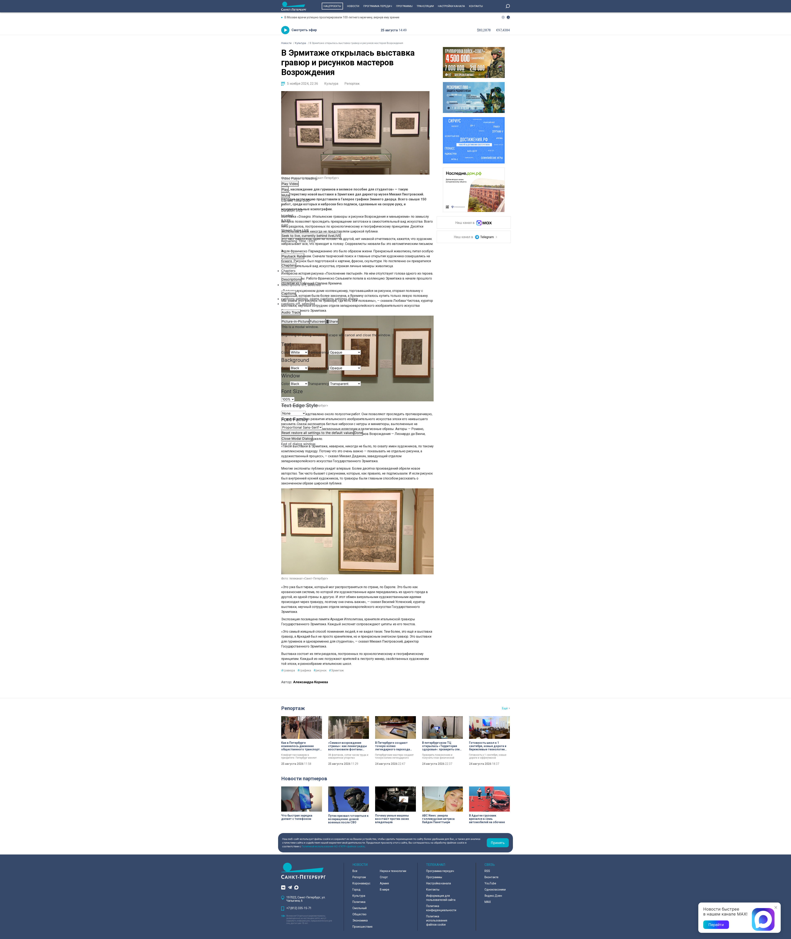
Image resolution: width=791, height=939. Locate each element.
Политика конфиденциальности (441, 908)
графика (304, 670)
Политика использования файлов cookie (436, 920)
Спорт (384, 877)
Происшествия (362, 926)
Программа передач (377, 6)
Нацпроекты (332, 6)
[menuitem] (355, 298)
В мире (384, 889)
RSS (487, 871)
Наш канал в (465, 223)
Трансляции (425, 6)
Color (285, 352)
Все (354, 871)
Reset (317, 433)
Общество (359, 914)
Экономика (360, 920)
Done (358, 433)
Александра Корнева (310, 682)
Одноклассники (495, 889)
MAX (487, 902)
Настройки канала (451, 6)
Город (356, 889)
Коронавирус (361, 883)
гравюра (288, 670)
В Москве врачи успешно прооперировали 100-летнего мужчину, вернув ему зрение (341, 17)
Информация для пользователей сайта (440, 897)
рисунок (320, 670)
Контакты (476, 6)
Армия (384, 883)
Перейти (716, 925)
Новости (353, 6)
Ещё (505, 708)
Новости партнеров (304, 779)
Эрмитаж (336, 670)
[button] (508, 17)
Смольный (359, 908)
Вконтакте (491, 877)
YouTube (490, 883)
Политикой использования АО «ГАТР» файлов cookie (333, 846)
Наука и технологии (393, 871)
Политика (358, 902)
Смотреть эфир (304, 30)
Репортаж (352, 84)
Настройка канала (438, 883)
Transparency (318, 352)
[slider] (355, 220)
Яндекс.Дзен (493, 895)
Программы (404, 6)
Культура (331, 84)
